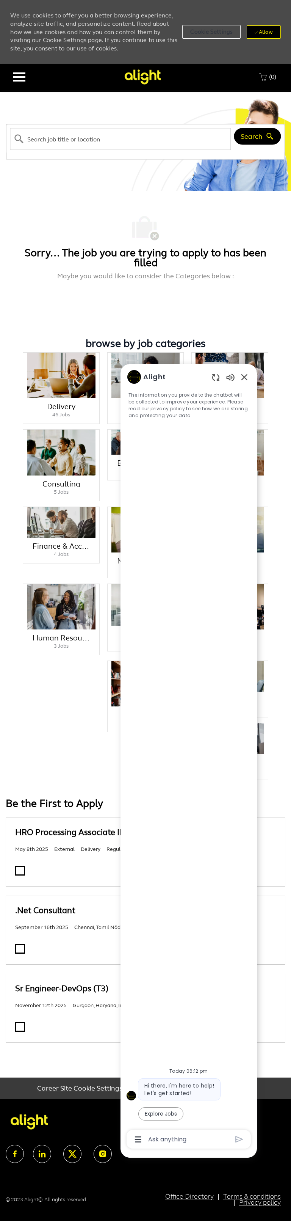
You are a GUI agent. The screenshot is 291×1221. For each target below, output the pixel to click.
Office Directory (189, 1196)
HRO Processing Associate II (68, 832)
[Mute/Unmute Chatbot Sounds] (230, 377)
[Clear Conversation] (215, 377)
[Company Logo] (142, 76)
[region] (188, 757)
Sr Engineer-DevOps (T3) (61, 988)
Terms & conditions (252, 1196)
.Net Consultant (45, 910)
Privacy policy (260, 1202)
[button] (211, 32)
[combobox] (120, 139)
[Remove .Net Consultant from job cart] (20, 949)
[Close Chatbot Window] (244, 377)
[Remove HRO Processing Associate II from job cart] (20, 871)
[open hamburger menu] (19, 77)
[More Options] (138, 1139)
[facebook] (15, 1154)
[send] (239, 1139)
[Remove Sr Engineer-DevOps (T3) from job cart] (20, 1027)
